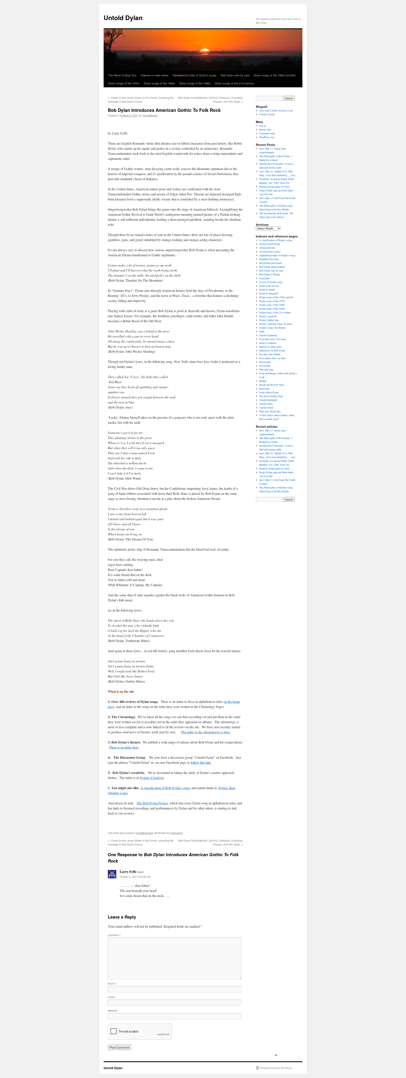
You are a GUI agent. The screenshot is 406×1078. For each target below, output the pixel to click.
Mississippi (265, 361)
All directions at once (269, 251)
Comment (114, 935)
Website (112, 1010)
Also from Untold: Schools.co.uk (276, 110)
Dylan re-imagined (268, 293)
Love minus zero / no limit (272, 358)
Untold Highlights (268, 400)
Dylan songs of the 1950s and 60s (275, 75)
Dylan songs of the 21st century (234, 83)
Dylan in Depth (267, 289)
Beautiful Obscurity (269, 259)
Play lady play (266, 369)
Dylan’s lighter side (269, 320)
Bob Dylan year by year (235, 75)
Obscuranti (264, 365)
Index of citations (268, 342)
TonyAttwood (150, 115)
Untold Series (266, 403)
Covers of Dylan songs (271, 282)
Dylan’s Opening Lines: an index (275, 323)
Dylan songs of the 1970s (124, 83)
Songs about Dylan (268, 392)
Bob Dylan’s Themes (269, 274)
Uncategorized (144, 833)
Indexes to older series (155, 75)
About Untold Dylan (269, 243)
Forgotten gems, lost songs (272, 339)
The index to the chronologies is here (205, 732)
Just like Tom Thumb (269, 354)
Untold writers (266, 407)
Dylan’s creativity (268, 316)
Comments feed (267, 133)
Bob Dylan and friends (270, 263)
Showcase (264, 388)
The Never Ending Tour (122, 75)
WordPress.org (266, 137)
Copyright (264, 278)
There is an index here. (124, 747)
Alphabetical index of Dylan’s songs (195, 75)
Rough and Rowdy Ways (271, 384)
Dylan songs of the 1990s (195, 83)
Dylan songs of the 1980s (159, 83)
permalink (176, 833)
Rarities (263, 381)
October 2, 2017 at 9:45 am (135, 876)
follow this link (201, 762)
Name (112, 983)
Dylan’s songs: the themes (272, 327)
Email (112, 997)
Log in (262, 125)
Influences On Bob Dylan (272, 350)
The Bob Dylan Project (152, 803)
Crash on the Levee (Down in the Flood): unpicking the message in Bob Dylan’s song (141, 99)
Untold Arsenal (267, 114)
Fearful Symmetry (268, 335)
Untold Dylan (123, 17)
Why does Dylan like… (271, 411)
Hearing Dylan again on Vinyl (274, 186)
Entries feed (265, 129)
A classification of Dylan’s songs (275, 240)
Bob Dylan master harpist (272, 266)
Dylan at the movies (269, 285)
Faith (261, 331)
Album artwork (267, 247)
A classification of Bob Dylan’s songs (165, 788)
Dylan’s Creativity (152, 777)
